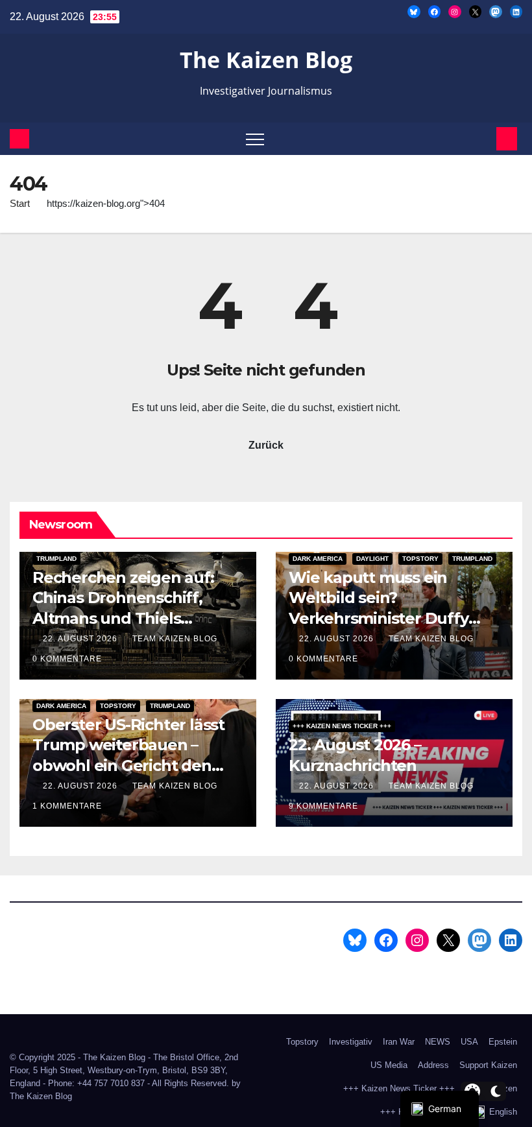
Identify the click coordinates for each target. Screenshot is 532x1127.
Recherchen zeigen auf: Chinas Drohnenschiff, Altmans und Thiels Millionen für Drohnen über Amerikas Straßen (137, 618)
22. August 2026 (81, 638)
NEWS (437, 1042)
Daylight (372, 558)
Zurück (266, 445)
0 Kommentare (67, 658)
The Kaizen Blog (266, 60)
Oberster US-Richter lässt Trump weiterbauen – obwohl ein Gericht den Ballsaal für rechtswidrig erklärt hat (128, 765)
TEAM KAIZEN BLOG (176, 638)
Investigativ (350, 1042)
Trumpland (56, 558)
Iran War (399, 1042)
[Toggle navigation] (254, 139)
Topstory (420, 558)
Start (20, 203)
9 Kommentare (323, 806)
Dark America (318, 558)
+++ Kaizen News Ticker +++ (342, 726)
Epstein (503, 1042)
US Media (388, 1065)
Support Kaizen (488, 1065)
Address (433, 1065)
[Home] (19, 138)
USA (469, 1042)
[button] (484, 138)
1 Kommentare (67, 806)
